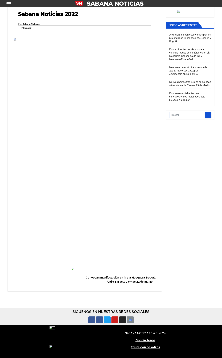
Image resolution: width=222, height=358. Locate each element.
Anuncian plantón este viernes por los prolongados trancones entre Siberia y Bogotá (190, 38)
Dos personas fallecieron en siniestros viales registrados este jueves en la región (187, 96)
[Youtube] (114, 319)
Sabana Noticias (31, 24)
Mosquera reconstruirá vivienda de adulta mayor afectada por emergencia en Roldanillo (188, 70)
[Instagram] (122, 319)
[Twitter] (107, 319)
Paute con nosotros (145, 347)
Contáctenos (145, 340)
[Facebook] (91, 319)
